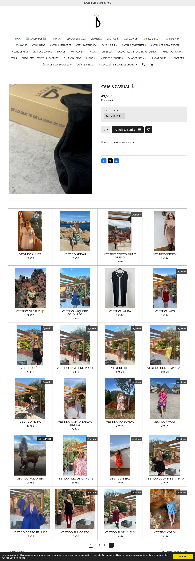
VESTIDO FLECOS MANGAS (75, 478)
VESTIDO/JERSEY (165, 254)
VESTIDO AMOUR (164, 421)
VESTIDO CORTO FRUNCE (30, 532)
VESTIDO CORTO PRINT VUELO (120, 256)
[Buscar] (143, 64)
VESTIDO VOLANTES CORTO (165, 478)
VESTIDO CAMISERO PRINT (75, 367)
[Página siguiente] (111, 545)
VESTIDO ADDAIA (75, 254)
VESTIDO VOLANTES (30, 478)
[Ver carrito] (152, 64)
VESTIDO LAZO (165, 311)
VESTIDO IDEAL (120, 478)
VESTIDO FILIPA (30, 421)
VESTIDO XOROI (165, 532)
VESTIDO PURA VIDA (120, 421)
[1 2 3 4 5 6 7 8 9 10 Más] (105, 129)
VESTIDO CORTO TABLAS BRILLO (75, 423)
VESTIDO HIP (120, 367)
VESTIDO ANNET (30, 254)
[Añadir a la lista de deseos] (148, 129)
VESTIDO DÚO (30, 367)
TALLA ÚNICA (111, 110)
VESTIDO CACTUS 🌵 (30, 311)
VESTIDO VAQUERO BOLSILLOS (75, 313)
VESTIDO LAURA (120, 311)
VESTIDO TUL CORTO (75, 532)
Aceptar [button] (183, 556)
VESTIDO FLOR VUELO (120, 532)
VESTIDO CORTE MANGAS (164, 367)
